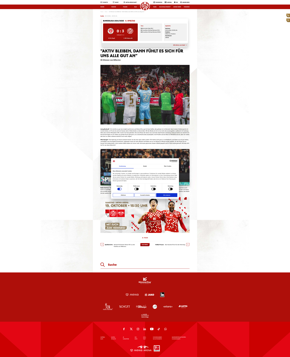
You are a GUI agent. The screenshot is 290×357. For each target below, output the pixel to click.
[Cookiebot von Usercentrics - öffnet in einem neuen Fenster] (170, 161)
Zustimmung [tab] (122, 166)
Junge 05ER (177, 7)
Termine (187, 7)
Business (159, 2)
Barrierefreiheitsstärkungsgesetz (179, 338)
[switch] (136, 189)
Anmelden (186, 2)
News (102, 7)
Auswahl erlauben (145, 195)
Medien (136, 338)
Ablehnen (123, 195)
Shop (116, 2)
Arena (169, 2)
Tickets (105, 2)
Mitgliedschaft (131, 2)
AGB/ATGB (126, 339)
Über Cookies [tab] (167, 166)
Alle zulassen (166, 195)
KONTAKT (144, 338)
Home (101, 11)
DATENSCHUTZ (113, 338)
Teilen (146, 237)
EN (177, 2)
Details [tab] (145, 166)
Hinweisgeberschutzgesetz (157, 338)
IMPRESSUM (102, 338)
